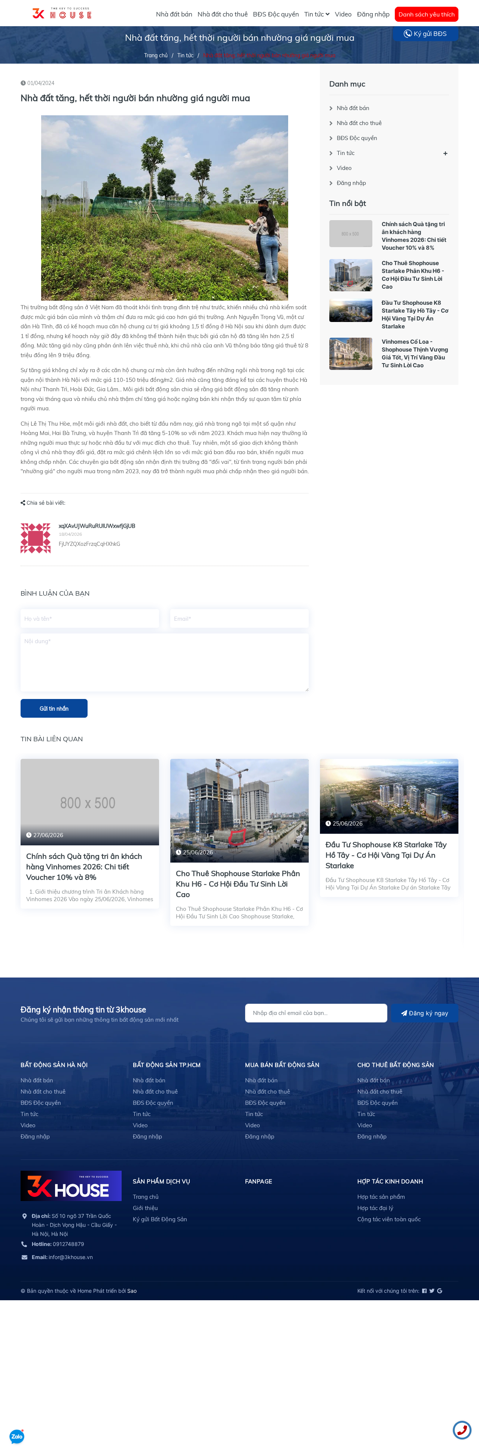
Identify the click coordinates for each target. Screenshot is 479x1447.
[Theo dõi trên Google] (439, 1291)
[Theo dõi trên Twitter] (431, 1291)
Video (344, 167)
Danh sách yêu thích (427, 14)
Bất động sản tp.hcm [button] (167, 1064)
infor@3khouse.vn (62, 1257)
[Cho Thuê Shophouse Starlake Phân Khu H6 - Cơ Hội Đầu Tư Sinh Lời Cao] (350, 275)
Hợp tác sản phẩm (381, 1196)
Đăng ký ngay (427, 1013)
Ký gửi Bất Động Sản (160, 1219)
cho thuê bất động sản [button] (395, 1064)
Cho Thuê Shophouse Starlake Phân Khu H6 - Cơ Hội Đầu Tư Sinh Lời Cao (238, 884)
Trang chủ (146, 1196)
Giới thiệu (145, 1208)
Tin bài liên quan (52, 739)
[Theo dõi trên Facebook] (424, 1291)
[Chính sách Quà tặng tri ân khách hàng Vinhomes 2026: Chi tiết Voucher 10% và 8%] (350, 233)
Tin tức (345, 152)
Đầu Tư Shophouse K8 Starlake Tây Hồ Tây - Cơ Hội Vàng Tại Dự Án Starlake (386, 855)
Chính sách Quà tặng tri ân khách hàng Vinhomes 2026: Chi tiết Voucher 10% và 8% (84, 866)
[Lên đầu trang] (16, 1415)
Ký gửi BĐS (430, 33)
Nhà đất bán (353, 108)
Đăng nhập (351, 182)
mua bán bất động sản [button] (282, 1064)
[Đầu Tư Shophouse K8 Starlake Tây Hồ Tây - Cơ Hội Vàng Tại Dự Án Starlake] (350, 310)
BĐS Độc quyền (357, 138)
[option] (90, 839)
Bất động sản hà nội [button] (54, 1064)
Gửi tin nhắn (54, 708)
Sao (132, 1291)
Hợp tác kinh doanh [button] (390, 1181)
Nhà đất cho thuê (359, 123)
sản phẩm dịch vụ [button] (161, 1181)
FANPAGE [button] (258, 1181)
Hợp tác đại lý (375, 1208)
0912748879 (58, 1244)
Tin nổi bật (347, 203)
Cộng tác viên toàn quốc (389, 1219)
